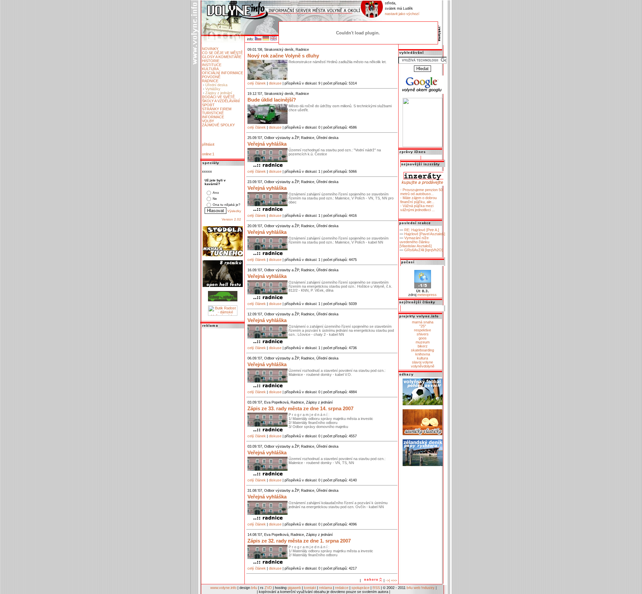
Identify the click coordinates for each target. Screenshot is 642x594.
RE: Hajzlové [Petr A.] (421, 230)
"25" (422, 326)
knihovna (422, 354)
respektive (422, 330)
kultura (422, 358)
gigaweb (294, 588)
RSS (376, 588)
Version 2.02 (231, 219)
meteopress (427, 295)
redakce (341, 588)
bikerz (423, 346)
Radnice (210, 81)
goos (423, 338)
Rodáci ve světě (218, 97)
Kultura (210, 69)
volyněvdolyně (422, 366)
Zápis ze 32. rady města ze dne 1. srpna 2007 (299, 541)
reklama (325, 588)
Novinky (210, 49)
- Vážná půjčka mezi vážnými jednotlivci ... (417, 208)
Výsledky (234, 211)
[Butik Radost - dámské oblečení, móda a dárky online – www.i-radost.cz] (222, 314)
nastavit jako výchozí (402, 14)
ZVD (268, 588)
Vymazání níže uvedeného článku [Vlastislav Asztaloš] (416, 242)
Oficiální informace (222, 73)
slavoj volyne (422, 362)
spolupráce (360, 588)
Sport (208, 105)
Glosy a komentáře (221, 57)
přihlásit (208, 144)
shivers (423, 334)
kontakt (310, 588)
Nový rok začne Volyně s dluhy (283, 55)
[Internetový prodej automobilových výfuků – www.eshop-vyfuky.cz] (222, 300)
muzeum (423, 342)
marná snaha (422, 322)
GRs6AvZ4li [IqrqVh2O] (423, 250)
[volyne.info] (423, 146)
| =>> (393, 580)
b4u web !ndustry (421, 588)
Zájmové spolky (218, 125)
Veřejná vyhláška (267, 144)
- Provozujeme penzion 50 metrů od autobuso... (421, 192)
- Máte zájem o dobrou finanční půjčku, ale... (418, 200)
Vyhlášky (212, 89)
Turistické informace (213, 115)
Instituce (211, 65)
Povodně (211, 77)
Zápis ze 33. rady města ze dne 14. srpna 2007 (300, 408)
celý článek (256, 83)
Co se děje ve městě (222, 53)
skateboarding (422, 350)
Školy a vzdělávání (221, 101)
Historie (210, 61)
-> (387, 580)
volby (208, 121)
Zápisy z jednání (218, 93)
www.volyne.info (223, 588)
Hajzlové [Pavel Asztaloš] (424, 234)
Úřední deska (216, 85)
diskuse (275, 83)
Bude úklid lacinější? (271, 100)
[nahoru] (372, 580)
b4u (254, 588)
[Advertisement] (223, 430)
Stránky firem (216, 109)
